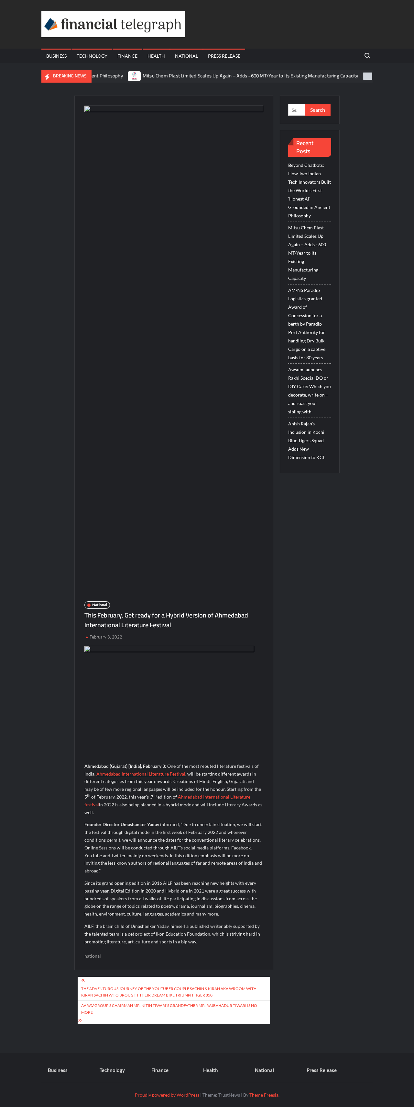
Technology (92, 56)
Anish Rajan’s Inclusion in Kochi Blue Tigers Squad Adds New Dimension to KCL (306, 440)
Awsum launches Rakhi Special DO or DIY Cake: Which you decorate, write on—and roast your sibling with (309, 390)
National (186, 56)
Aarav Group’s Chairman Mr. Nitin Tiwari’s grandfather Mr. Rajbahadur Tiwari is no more (169, 1008)
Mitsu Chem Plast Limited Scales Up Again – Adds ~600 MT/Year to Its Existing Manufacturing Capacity (234, 75)
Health (156, 56)
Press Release (224, 56)
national (92, 956)
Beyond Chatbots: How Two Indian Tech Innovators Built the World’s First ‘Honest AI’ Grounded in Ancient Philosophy (309, 190)
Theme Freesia (263, 1095)
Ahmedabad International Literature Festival (140, 774)
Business (56, 56)
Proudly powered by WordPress (167, 1095)
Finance (127, 56)
